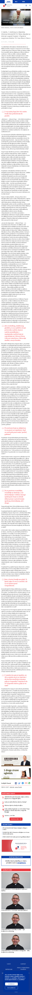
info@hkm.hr (21, 863)
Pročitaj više (15, 819)
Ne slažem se (11, 988)
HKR (23, 1)
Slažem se (11, 984)
